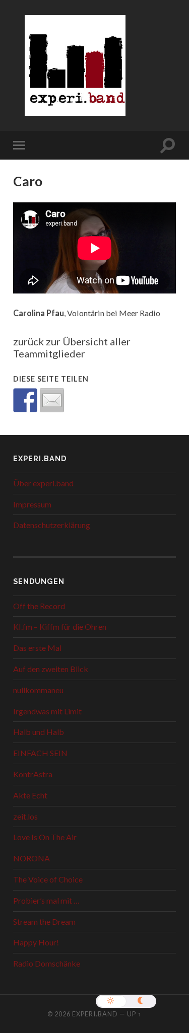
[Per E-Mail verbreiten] (52, 400)
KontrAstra (32, 774)
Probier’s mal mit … (46, 900)
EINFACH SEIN (40, 753)
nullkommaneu (38, 690)
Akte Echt (30, 795)
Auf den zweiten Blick (50, 669)
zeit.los (25, 816)
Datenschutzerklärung (51, 525)
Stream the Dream (44, 921)
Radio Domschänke (46, 963)
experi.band (95, 1014)
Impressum (32, 504)
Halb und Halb (38, 731)
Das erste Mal (37, 647)
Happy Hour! (36, 942)
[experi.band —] (75, 72)
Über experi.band (43, 483)
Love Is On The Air (45, 837)
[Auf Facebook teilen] (25, 400)
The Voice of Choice (48, 879)
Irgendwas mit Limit (47, 711)
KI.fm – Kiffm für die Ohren (59, 626)
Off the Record (39, 606)
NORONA (31, 858)
